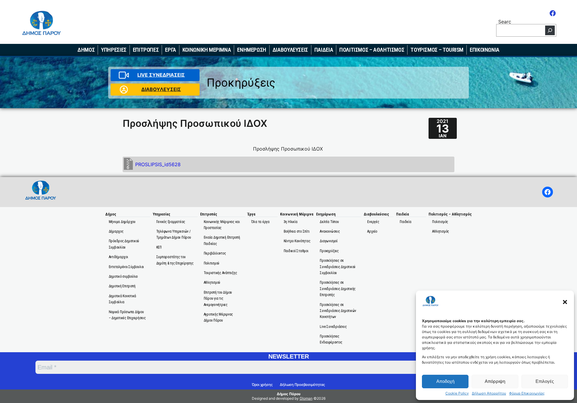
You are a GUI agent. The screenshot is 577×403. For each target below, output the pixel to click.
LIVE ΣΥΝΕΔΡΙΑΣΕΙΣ (161, 75)
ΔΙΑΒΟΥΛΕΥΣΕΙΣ (161, 89)
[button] (565, 302)
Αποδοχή (445, 381)
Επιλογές (545, 381)
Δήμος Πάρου (289, 394)
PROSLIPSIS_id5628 (158, 164)
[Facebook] (552, 13)
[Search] (550, 30)
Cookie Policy (457, 393)
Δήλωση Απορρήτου (489, 393)
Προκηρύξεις (241, 82)
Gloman (306, 398)
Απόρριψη (495, 381)
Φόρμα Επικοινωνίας (527, 393)
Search (504, 21)
